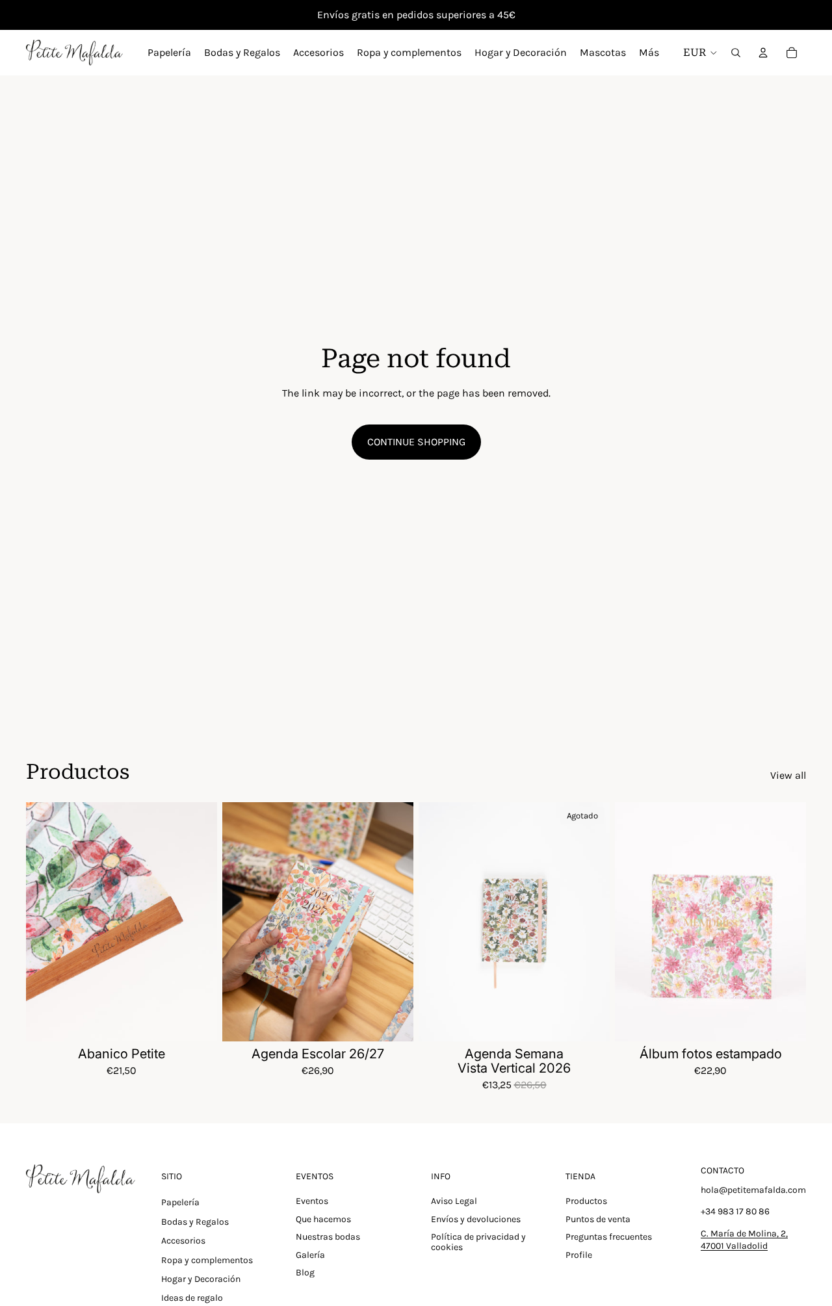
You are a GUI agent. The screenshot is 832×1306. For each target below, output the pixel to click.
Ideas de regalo (192, 1297)
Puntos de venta (598, 1219)
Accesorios (183, 1240)
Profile (579, 1254)
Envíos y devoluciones (476, 1219)
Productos (586, 1201)
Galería (310, 1254)
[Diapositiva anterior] (45, 921)
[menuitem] (649, 52)
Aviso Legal (454, 1201)
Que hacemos (323, 1219)
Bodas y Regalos (195, 1221)
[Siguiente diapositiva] (197, 921)
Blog (305, 1272)
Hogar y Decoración (200, 1279)
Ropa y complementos (207, 1260)
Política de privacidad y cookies (478, 1241)
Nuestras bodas (328, 1236)
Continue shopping (416, 442)
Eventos (312, 1201)
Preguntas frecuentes (609, 1236)
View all (788, 775)
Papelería (180, 1202)
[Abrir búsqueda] (736, 52)
